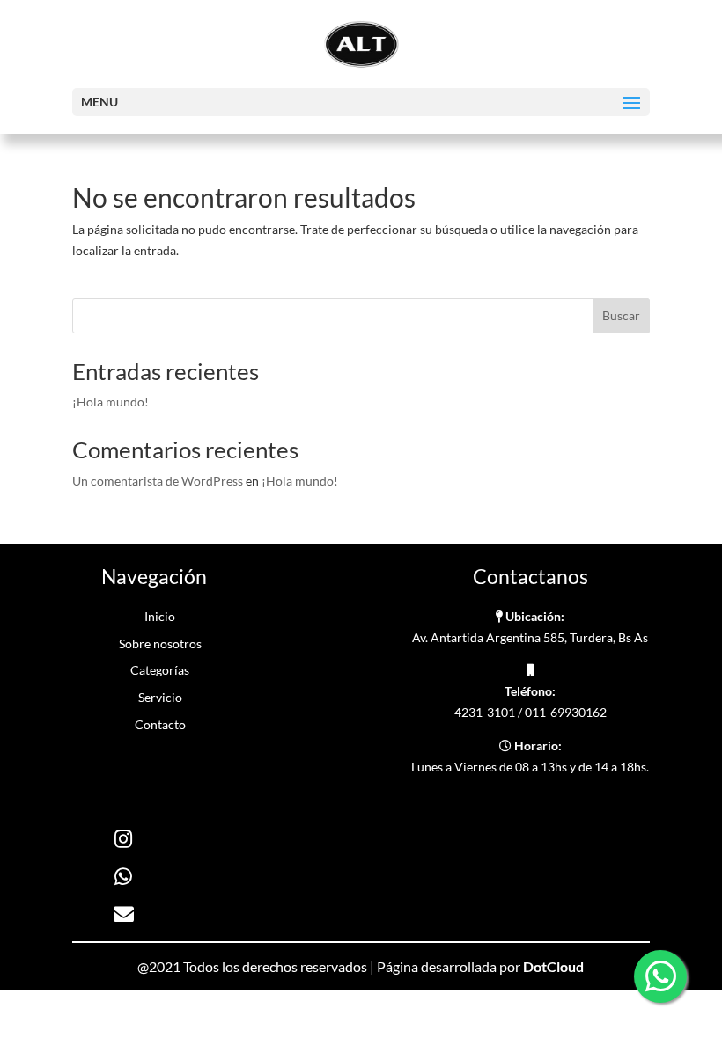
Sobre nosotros (160, 643)
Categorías (159, 669)
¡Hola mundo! (110, 401)
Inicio (159, 616)
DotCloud (553, 966)
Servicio (160, 697)
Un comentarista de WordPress (157, 480)
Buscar (621, 315)
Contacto (160, 724)
